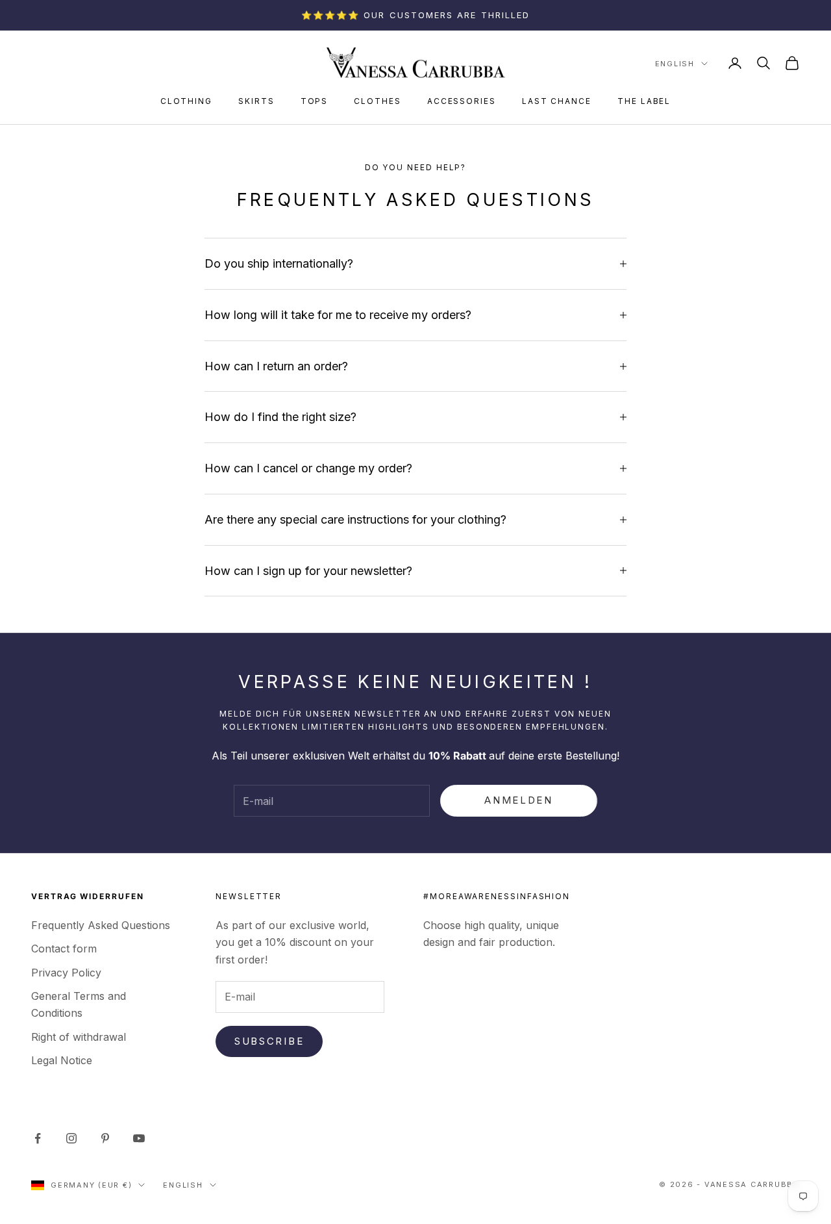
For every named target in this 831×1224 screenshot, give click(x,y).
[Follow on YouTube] (138, 1138)
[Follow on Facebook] (37, 1138)
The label (644, 101)
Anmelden (518, 800)
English (675, 63)
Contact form (64, 948)
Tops (315, 101)
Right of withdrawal (78, 1036)
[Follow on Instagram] (71, 1138)
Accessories (461, 101)
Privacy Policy (66, 972)
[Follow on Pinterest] (105, 1138)
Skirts (256, 101)
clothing (186, 101)
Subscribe (269, 1041)
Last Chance (556, 101)
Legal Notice (61, 1060)
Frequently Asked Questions (100, 925)
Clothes (377, 101)
